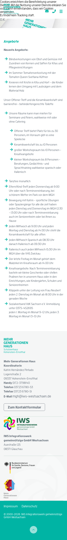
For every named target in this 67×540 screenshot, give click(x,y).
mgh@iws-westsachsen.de (31, 396)
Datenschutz (29, 506)
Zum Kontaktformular (24, 407)
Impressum (11, 506)
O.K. (3, 19)
